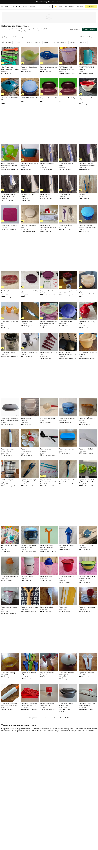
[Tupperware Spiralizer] (49, 662)
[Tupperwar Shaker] (49, 566)
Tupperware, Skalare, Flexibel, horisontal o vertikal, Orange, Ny (47, 546)
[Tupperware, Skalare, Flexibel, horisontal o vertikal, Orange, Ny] (49, 535)
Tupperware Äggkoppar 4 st (9, 322)
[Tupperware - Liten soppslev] (49, 438)
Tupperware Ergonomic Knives (28, 195)
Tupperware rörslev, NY (67, 480)
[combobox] (34, 6)
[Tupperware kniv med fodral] (49, 153)
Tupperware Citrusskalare (29, 67)
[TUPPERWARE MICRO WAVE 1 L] (10, 87)
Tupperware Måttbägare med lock (87, 419)
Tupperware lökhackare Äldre (28, 226)
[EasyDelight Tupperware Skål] (10, 280)
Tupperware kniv (64, 194)
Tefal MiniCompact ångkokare (7, 481)
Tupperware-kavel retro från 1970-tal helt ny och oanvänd (9, 705)
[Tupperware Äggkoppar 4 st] (10, 311)
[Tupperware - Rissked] (88, 438)
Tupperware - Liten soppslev (46, 450)
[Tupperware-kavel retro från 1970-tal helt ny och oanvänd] (10, 693)
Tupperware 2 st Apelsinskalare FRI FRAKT (48, 481)
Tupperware (8, 37)
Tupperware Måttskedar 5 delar (48, 353)
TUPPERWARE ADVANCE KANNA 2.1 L (86, 68)
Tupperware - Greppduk (9, 225)
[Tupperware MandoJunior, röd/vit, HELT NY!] (88, 693)
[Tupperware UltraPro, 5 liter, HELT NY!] (68, 693)
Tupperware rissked (46, 607)
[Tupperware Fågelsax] (68, 214)
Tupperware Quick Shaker (9, 576)
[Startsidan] (15, 6)
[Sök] (45, 6)
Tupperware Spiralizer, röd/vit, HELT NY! (47, 704)
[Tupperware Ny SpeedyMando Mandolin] (49, 214)
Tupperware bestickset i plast (28, 674)
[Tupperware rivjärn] (30, 566)
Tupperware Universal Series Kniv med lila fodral (87, 164)
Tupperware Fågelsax (66, 225)
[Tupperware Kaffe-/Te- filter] (68, 566)
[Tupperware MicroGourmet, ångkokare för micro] (88, 566)
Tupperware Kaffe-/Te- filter (67, 577)
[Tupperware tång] (88, 184)
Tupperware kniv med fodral (47, 164)
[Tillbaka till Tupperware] (2, 37)
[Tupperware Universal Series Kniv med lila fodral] (88, 153)
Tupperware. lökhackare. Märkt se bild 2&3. (29, 546)
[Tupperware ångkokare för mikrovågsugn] (30, 153)
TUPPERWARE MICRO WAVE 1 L (10, 99)
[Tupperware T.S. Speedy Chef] (88, 311)
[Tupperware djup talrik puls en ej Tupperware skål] (49, 311)
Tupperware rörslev (27, 321)
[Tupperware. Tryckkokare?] (68, 280)
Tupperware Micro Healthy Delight (29, 292)
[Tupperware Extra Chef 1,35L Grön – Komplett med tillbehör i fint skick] (88, 469)
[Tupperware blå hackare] (68, 407)
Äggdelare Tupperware (66, 545)
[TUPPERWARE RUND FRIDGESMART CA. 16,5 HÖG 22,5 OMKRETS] (68, 56)
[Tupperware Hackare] (10, 342)
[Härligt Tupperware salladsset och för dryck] (10, 153)
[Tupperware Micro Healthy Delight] (30, 280)
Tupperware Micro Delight (48, 98)
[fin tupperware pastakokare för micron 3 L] (88, 342)
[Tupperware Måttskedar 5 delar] (49, 342)
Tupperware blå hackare (67, 418)
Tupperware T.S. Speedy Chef (87, 322)
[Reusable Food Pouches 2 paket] (10, 535)
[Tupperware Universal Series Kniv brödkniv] (10, 184)
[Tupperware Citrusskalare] (30, 56)
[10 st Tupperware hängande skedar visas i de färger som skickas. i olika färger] (10, 56)
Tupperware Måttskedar (86, 673)
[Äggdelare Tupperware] (68, 535)
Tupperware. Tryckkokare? (68, 291)
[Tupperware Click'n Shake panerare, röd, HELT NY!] (30, 693)
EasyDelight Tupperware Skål (9, 292)
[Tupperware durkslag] (10, 662)
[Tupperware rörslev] (30, 311)
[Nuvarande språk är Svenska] (55, 6)
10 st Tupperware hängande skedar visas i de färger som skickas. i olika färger (10, 68)
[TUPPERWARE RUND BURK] (30, 87)
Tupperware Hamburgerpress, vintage (87, 292)
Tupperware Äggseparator (48, 67)
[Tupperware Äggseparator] (49, 56)
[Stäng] (96, 2)
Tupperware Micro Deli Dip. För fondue (87, 99)
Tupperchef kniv (45, 194)
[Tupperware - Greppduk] (10, 214)
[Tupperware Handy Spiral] (88, 596)
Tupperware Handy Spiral (87, 607)
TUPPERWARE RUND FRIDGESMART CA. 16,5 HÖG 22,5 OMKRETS (66, 68)
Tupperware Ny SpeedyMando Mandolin (48, 226)
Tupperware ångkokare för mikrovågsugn (29, 164)
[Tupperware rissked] (49, 596)
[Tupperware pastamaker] (68, 438)
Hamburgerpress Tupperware (26, 419)
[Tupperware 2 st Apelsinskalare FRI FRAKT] (49, 469)
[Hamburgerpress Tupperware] (30, 407)
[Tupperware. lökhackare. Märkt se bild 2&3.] (30, 535)
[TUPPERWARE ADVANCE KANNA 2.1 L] (88, 56)
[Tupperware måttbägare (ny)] (10, 596)
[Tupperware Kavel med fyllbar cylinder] (10, 438)
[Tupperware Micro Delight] (49, 87)
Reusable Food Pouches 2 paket (9, 546)
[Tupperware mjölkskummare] (30, 342)
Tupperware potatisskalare (29, 607)
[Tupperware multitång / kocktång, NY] (30, 469)
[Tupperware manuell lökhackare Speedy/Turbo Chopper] (88, 214)
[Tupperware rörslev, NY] (68, 469)
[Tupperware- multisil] (68, 311)
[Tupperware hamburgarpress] (30, 438)
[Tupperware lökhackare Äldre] (30, 214)
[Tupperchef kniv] (49, 184)
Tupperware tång (84, 194)
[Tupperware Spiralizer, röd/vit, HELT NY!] (49, 693)
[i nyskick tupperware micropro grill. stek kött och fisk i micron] (68, 342)
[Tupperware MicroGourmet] (49, 280)
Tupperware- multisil (65, 321)
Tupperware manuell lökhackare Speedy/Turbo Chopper (87, 226)
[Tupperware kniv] (68, 184)
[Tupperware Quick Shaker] (10, 566)
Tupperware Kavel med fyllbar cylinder (8, 450)
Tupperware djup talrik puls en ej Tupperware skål (48, 322)
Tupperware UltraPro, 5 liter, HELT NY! (66, 704)
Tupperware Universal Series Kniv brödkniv (8, 195)
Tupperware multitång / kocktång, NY (28, 481)
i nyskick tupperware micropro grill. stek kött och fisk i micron (68, 353)
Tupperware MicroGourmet (48, 291)
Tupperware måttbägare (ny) (9, 608)
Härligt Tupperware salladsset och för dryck (9, 164)
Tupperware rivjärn (27, 576)
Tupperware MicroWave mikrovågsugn (67, 674)
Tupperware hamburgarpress (26, 450)
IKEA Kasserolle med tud (48, 418)
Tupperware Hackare (8, 352)
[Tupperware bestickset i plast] (30, 662)
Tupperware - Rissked (86, 449)
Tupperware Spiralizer (47, 673)
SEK (60, 6)
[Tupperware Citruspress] (88, 535)
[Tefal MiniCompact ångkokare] (10, 469)
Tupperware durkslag (8, 673)
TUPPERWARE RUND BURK (29, 98)
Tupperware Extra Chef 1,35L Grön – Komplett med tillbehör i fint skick (87, 481)
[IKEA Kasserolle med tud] (49, 407)
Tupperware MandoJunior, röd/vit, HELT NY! (87, 704)
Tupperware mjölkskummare (29, 352)
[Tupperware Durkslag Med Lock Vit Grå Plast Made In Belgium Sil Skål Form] (10, 407)
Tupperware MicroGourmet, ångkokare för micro (87, 577)
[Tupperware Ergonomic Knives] (30, 184)
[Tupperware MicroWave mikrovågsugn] (68, 662)
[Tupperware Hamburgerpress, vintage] (88, 280)
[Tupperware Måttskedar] (88, 662)
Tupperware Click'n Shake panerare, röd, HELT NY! (29, 704)
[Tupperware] (68, 596)
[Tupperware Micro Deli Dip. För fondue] (88, 87)
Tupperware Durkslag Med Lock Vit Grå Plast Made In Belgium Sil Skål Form (9, 419)
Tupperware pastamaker (67, 449)
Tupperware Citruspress (86, 545)
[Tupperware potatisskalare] (30, 596)
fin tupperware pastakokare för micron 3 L (88, 353)
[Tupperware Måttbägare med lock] (88, 407)
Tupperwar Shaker (46, 576)
